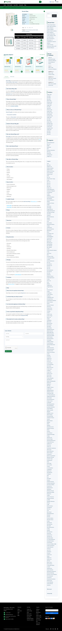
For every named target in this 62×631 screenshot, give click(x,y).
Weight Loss (49, 156)
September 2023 (50, 128)
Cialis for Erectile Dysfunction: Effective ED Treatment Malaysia (51, 46)
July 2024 (48, 118)
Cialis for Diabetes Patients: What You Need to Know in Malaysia (52, 31)
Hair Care (48, 144)
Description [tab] (6, 76)
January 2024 (49, 121)
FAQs (28, 612)
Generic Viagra (38, 616)
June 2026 (49, 97)
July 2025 (48, 106)
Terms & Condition (30, 619)
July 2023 (48, 131)
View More (42, 54)
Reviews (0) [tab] (12, 76)
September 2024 (50, 115)
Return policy (29, 613)
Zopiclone (38, 624)
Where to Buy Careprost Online (51, 74)
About (19, 609)
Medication (49, 147)
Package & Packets (30, 618)
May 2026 (49, 99)
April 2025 (49, 108)
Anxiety (37, 610)
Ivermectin (38, 618)
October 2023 (49, 126)
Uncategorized (49, 154)
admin (49, 57)
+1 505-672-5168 (8, 612)
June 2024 (49, 120)
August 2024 (49, 117)
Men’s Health (38, 619)
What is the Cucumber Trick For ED (52, 79)
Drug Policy (29, 616)
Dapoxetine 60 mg (28, 66)
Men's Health (8, 7)
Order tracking (29, 610)
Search (48, 13)
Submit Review (9, 351)
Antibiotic (38, 609)
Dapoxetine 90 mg (18, 66)
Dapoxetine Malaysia (39, 66)
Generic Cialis (38, 615)
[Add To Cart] (11, 71)
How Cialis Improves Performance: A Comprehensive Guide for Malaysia (51, 41)
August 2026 (49, 94)
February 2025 (49, 109)
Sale (18, 613)
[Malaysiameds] (7, 2)
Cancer (37, 613)
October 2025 (49, 103)
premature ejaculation (13, 7)
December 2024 (49, 112)
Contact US (29, 609)
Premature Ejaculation (51, 150)
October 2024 (49, 114)
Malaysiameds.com (34, 201)
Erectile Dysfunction (50, 142)
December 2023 (49, 123)
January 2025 (49, 111)
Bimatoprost (38, 612)
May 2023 (49, 134)
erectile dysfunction (18, 274)
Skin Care (48, 151)
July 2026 (48, 96)
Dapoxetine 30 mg (7, 66)
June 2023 (49, 132)
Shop (18, 612)
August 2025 (49, 105)
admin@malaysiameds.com (9, 614)
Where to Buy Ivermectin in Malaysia (52, 68)
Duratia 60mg (9, 207)
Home (5, 7)
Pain (48, 148)
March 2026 (49, 100)
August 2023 (49, 129)
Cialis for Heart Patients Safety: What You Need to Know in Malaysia (51, 26)
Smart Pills (49, 153)
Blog (18, 615)
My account (20, 610)
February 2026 (49, 102)
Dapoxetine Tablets (11, 284)
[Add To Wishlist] (44, 11)
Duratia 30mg (9, 205)
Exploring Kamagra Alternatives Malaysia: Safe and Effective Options (52, 61)
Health (48, 145)
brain (39, 139)
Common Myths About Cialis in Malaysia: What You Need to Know (51, 35)
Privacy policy (29, 615)
